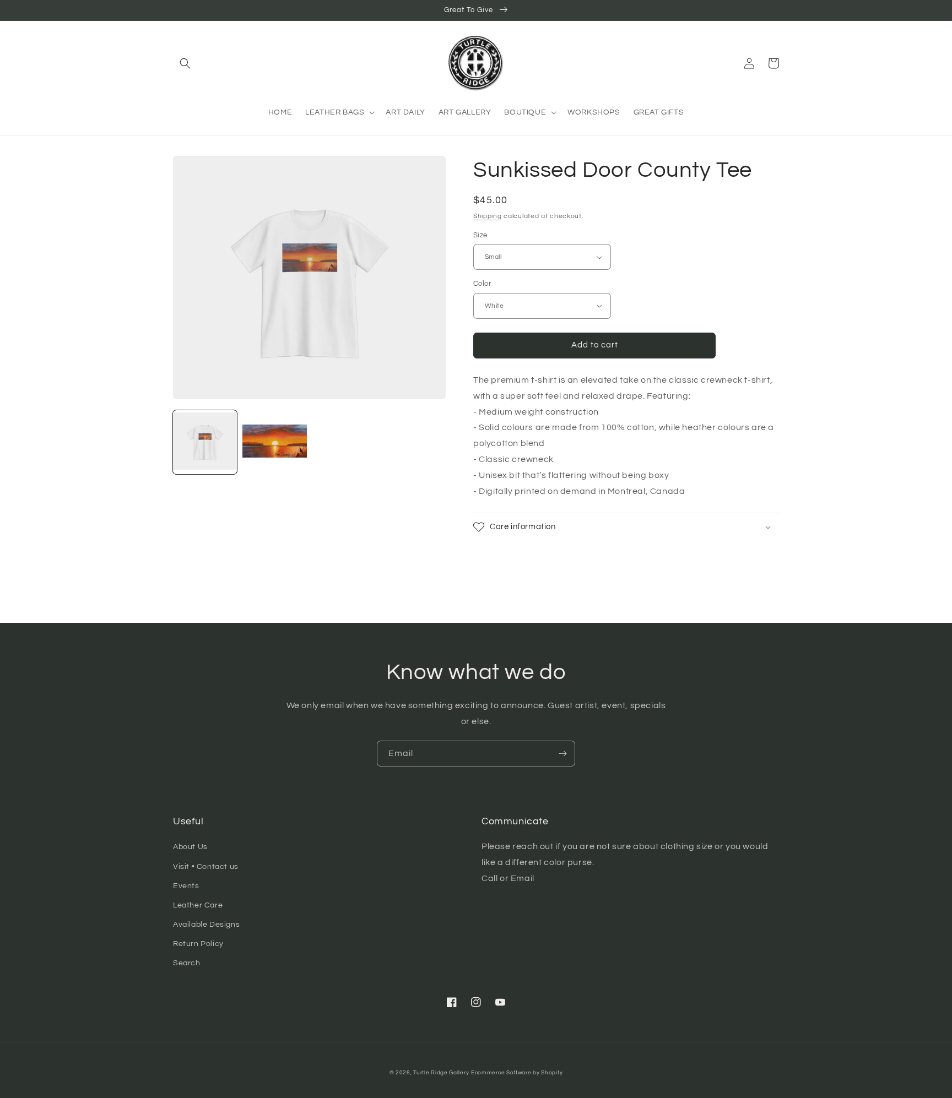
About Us (190, 847)
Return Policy (198, 944)
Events (186, 886)
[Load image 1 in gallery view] (205, 442)
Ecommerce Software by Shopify (516, 1072)
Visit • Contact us (206, 867)
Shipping (487, 216)
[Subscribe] (562, 754)
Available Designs (206, 924)
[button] (185, 63)
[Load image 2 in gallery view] (274, 442)
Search (187, 963)
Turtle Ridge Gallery (441, 1072)
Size (480, 235)
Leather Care (198, 905)
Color (482, 283)
